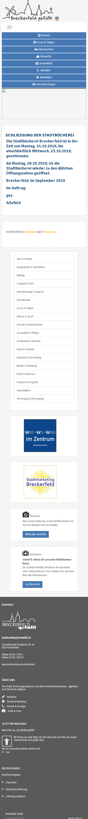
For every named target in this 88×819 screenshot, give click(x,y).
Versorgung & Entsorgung (30, 398)
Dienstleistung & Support (30, 291)
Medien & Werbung (27, 365)
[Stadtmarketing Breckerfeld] (35, 497)
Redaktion (11, 696)
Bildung (21, 275)
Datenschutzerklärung (15, 789)
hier (7, 752)
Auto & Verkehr (24, 258)
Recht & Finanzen (26, 373)
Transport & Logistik (27, 382)
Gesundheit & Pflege (28, 332)
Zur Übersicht (32, 584)
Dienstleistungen (45, 84)
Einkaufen (45, 56)
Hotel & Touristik (25, 349)
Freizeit (45, 35)
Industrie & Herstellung (29, 357)
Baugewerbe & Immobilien (31, 267)
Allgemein (30, 232)
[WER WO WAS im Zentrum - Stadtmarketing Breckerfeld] (35, 451)
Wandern (45, 70)
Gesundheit (45, 63)
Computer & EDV (25, 283)
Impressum (10, 782)
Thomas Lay (50, 232)
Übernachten (45, 49)
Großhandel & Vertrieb (29, 341)
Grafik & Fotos (13, 711)
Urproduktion (23, 390)
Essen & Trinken (45, 42)
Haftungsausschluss (14, 796)
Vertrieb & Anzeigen (15, 706)
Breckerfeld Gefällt (14, 813)
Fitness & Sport (25, 316)
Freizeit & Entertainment (29, 324)
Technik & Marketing (15, 701)
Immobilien (45, 77)
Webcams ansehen (35, 534)
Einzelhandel (23, 299)
